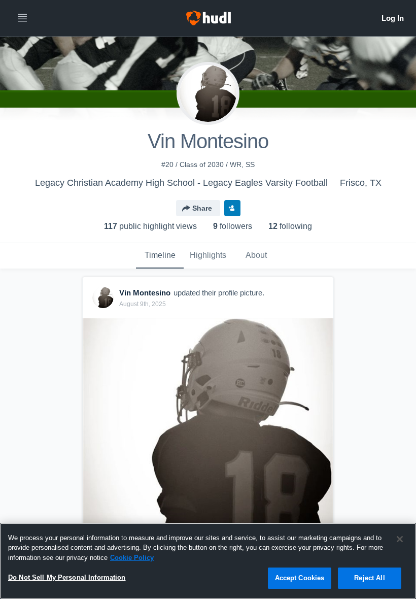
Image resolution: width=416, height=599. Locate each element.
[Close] (400, 539)
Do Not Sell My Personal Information (67, 577)
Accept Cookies (300, 578)
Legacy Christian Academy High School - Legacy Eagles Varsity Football (181, 183)
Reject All (369, 578)
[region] (208, 561)
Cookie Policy (132, 557)
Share (202, 208)
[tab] (160, 256)
